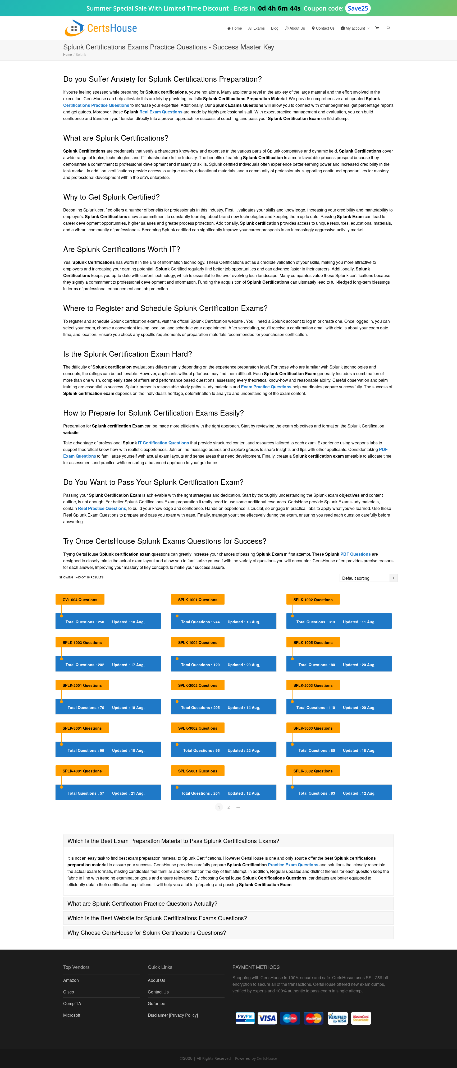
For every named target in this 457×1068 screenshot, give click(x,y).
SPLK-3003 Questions (313, 728)
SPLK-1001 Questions (197, 599)
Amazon (71, 980)
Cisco (68, 992)
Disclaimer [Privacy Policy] (173, 1015)
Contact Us (325, 28)
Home (236, 28)
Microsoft (71, 1015)
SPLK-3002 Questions (197, 728)
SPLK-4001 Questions (82, 771)
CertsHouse (267, 1058)
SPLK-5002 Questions (313, 771)
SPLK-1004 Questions (197, 642)
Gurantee (156, 1003)
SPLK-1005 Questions (313, 642)
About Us (297, 28)
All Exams (256, 28)
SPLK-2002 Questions (197, 685)
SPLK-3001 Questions (82, 728)
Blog (274, 28)
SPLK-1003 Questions (82, 642)
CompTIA (72, 1003)
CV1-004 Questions (80, 599)
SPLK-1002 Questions (313, 599)
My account (355, 28)
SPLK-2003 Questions (313, 685)
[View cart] (376, 28)
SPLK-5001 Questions (197, 771)
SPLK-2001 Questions (82, 685)
